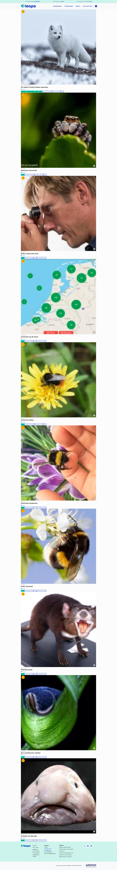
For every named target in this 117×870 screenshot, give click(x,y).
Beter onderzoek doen (29, 254)
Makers (78, 6)
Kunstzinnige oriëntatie (30, 91)
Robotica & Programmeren (66, 853)
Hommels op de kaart (29, 337)
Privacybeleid (36, 852)
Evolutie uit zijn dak (29, 836)
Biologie (36, 91)
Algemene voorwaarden (36, 850)
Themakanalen (68, 6)
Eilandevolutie (26, 670)
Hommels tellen (27, 420)
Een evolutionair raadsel (30, 753)
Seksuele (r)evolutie (29, 170)
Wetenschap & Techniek (39, 174)
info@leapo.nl (48, 850)
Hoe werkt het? (87, 6)
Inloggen (96, 6)
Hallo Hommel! (27, 586)
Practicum (62, 851)
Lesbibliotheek (57, 6)
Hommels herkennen (29, 503)
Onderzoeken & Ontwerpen (29, 174)
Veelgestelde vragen (36, 855)
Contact (35, 845)
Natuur (62, 91)
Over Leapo (36, 847)
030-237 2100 (47, 848)
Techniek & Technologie (56, 91)
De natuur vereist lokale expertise (34, 87)
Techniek (40, 91)
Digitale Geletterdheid (65, 847)
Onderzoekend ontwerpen (47, 91)
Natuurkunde (23, 91)
